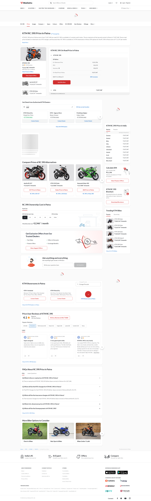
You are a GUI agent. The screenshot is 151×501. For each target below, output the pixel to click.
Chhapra (108, 146)
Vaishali (108, 152)
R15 (52, 488)
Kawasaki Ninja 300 (83, 183)
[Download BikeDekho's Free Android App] (122, 472)
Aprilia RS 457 (33, 82)
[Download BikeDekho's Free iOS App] (110, 472)
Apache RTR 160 (34, 491)
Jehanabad (109, 149)
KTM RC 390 (26, 63)
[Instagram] (130, 498)
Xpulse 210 (69, 488)
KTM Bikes (114, 251)
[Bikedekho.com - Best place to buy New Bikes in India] (26, 3)
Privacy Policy (24, 478)
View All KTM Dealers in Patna (30, 305)
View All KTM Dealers (61, 126)
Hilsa (107, 144)
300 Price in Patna (88, 190)
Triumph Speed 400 (92, 488)
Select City (126, 8)
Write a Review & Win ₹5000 (59, 318)
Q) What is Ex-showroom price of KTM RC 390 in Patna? (40, 404)
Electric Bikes (28, 441)
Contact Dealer (35, 298)
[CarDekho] (110, 481)
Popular (115, 129)
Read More (25, 42)
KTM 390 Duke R (119, 238)
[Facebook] (117, 498)
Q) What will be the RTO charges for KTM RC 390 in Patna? (41, 387)
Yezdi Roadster (83, 488)
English (110, 2)
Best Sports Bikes (56, 441)
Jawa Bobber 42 (72, 491)
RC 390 (22, 24)
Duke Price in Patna (61, 190)
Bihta (107, 141)
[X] (121, 498)
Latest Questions (32, 373)
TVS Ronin (63, 488)
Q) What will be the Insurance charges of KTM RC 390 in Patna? (43, 395)
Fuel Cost (24, 208)
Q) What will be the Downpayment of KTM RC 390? (39, 408)
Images (34, 24)
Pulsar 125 (75, 488)
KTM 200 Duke (118, 244)
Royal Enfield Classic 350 (32, 488)
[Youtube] (125, 498)
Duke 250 (55, 491)
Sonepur (108, 138)
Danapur (108, 135)
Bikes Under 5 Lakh (83, 441)
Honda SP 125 (47, 488)
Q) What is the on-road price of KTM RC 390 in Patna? (40, 378)
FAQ (23, 373)
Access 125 (57, 488)
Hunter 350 (23, 488)
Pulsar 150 (49, 491)
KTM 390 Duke (118, 219)
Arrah (107, 155)
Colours (55, 24)
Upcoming (116, 214)
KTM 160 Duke (118, 231)
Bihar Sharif (109, 160)
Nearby (108, 129)
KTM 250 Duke (34, 91)
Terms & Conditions (25, 476)
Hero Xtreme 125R (24, 491)
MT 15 (41, 488)
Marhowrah (109, 158)
